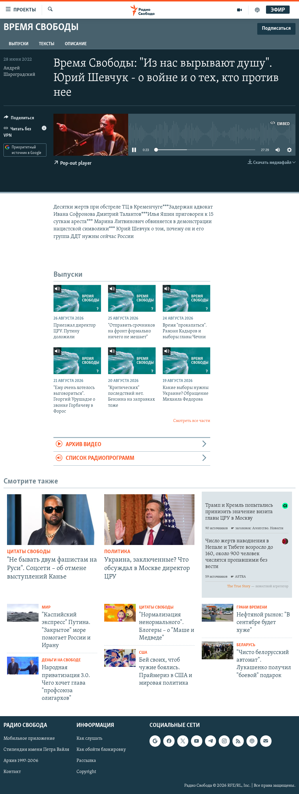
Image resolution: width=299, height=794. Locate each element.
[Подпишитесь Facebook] (168, 740)
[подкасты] (257, 10)
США (143, 653)
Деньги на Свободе (61, 660)
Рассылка (86, 760)
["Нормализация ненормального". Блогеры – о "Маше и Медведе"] (120, 613)
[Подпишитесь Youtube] (196, 740)
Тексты (46, 44)
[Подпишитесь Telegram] (210, 740)
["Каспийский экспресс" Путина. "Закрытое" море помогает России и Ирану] (23, 613)
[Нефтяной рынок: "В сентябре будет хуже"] (217, 613)
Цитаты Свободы (29, 552)
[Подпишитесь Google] (155, 740)
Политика (117, 552)
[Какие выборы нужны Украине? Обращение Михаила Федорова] (186, 360)
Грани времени (252, 607)
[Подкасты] (252, 740)
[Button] (19, 119)
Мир (46, 607)
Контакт (12, 772)
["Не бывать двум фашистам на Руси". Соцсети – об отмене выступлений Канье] (52, 519)
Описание (76, 44)
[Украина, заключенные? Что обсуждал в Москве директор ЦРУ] (149, 519)
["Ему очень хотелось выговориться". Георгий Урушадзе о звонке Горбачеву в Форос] (77, 360)
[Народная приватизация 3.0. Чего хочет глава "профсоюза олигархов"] (23, 665)
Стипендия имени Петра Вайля (36, 749)
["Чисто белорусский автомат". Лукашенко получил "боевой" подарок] (217, 650)
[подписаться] (265, 740)
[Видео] (239, 10)
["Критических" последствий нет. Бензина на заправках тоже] (132, 360)
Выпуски (18, 44)
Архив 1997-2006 (21, 760)
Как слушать (89, 738)
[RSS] (238, 740)
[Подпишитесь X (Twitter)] (182, 740)
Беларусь (246, 645)
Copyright (86, 772)
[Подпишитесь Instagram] (224, 740)
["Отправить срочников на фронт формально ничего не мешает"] (132, 298)
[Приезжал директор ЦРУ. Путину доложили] (77, 298)
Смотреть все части (191, 421)
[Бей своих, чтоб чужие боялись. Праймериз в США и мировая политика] (120, 658)
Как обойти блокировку (101, 749)
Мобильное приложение (29, 738)
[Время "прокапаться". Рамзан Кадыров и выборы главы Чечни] (186, 298)
